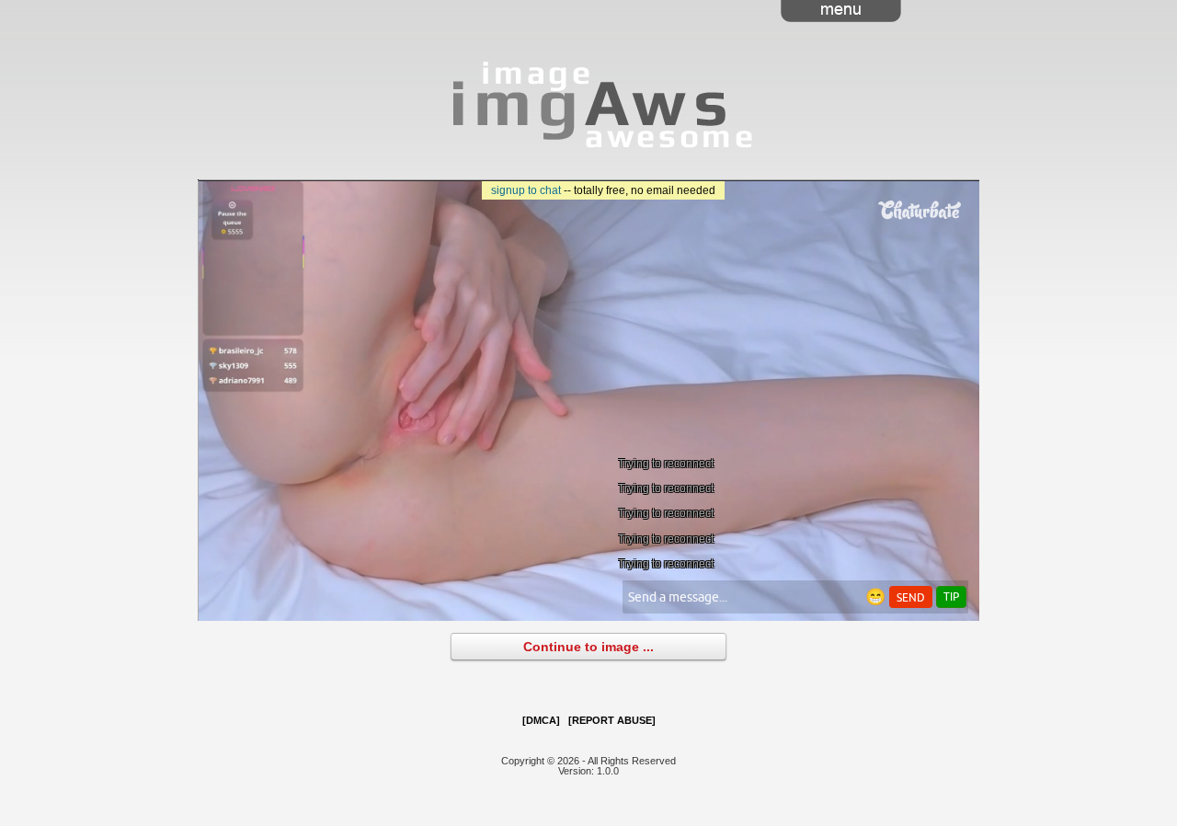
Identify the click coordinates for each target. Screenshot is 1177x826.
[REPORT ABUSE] (612, 720)
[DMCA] (541, 720)
